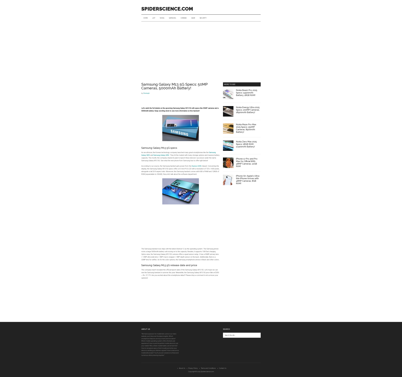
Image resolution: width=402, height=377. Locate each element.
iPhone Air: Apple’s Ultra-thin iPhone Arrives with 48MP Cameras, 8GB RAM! (248, 180)
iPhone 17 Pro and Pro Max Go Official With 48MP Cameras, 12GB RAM (246, 163)
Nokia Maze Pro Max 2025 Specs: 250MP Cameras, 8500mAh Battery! (246, 128)
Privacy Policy (193, 368)
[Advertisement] (201, 37)
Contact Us (222, 368)
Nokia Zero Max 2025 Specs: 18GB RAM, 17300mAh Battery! (246, 144)
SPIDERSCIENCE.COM (167, 9)
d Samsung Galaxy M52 (160, 155)
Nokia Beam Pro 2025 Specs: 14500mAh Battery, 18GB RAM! (246, 92)
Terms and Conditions (208, 368)
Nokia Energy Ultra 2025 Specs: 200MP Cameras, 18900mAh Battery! (248, 110)
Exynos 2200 (196, 166)
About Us (182, 368)
